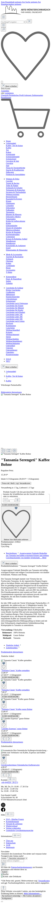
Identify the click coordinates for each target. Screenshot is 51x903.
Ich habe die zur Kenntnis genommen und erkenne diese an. (22, 868)
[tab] (27, 555)
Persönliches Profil (16, 95)
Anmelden (5, 91)
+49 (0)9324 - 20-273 (9, 782)
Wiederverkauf (11, 826)
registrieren (9, 93)
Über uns (9, 841)
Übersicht (5, 95)
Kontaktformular (12, 821)
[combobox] (12, 22)
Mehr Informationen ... (32, 893)
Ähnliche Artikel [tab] (12, 645)
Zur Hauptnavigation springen (21, 3)
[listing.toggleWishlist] (3, 665)
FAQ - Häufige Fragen (15, 819)
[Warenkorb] (25, 137)
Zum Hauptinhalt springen (11, 2)
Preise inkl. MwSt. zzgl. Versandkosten (16, 483)
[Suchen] (25, 22)
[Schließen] (2, 448)
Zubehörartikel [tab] (12, 648)
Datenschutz (11, 843)
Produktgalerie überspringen (12, 652)
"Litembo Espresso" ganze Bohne (14, 729)
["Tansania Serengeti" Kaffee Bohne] (16, 394)
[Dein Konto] (2, 82)
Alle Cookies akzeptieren (32, 896)
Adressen (28, 95)
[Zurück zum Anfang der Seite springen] (3, 888)
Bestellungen (6, 97)
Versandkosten (44, 881)
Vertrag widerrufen (13, 828)
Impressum (10, 847)
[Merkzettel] (25, 80)
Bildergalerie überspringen (11, 392)
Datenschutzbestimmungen (21, 867)
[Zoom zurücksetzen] (8, 451)
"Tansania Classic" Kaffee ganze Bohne (16, 709)
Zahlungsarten (37, 95)
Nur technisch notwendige (11, 896)
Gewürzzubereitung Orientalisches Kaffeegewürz (20, 765)
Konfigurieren (6, 898)
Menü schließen (11, 86)
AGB (8, 845)
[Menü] (3, 17)
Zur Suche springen (30, 2)
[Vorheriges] (3, 739)
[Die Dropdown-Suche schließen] (29, 21)
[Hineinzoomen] (14, 451)
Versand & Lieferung (14, 824)
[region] (25, 424)
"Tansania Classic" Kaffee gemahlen (15, 670)
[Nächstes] (8, 739)
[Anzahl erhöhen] (17, 500)
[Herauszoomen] (3, 451)
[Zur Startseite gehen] (25, 14)
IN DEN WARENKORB (10, 505)
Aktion (4, 858)
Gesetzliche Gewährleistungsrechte (19, 830)
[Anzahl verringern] (5, 500)
